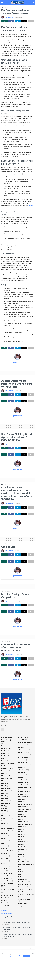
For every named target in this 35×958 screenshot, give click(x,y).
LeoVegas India (23, 762)
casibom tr (4, 866)
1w (2, 746)
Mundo (20, 801)
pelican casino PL (23, 817)
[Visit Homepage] (17, 2)
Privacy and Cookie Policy (14, 956)
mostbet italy (22, 785)
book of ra (4, 858)
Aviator (3, 823)
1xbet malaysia (5, 788)
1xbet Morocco (5, 791)
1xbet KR (3, 786)
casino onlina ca (6, 876)
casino (3, 871)
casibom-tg (5, 868)
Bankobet (4, 846)
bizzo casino (5, 856)
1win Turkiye (4, 766)
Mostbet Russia (23, 791)
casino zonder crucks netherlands (7, 890)
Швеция (20, 906)
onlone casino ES (23, 809)
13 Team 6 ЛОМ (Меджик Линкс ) (8, 740)
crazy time (4, 898)
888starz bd (4, 816)
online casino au (23, 806)
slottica (20, 877)
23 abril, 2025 (18, 17)
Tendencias (21, 887)
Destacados (5, 905)
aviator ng (8, 378)
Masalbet (21, 767)
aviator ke (4, 836)
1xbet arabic (5, 773)
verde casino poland (24, 892)
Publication (21, 849)
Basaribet (4, 848)
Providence (21, 842)
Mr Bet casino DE (23, 796)
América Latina (5, 818)
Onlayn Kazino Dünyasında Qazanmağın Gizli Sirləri (17, 917)
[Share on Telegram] (18, 21)
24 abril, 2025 (19, 390)
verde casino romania (25, 894)
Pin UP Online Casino (24, 824)
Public (20, 844)
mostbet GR (21, 780)
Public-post (21, 847)
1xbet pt (3, 793)
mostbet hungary (23, 782)
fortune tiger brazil (24, 742)
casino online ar (6, 878)
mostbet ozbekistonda (25, 787)
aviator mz (4, 838)
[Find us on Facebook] (2, 729)
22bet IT (3, 811)
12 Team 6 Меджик (6, 737)
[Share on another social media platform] (31, 21)
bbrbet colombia (6, 851)
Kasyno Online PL (23, 757)
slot (19, 869)
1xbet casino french (7, 778)
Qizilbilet (21, 852)
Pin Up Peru (21, 827)
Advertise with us (13, 949)
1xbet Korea (4, 783)
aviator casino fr (6, 831)
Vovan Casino (22, 897)
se (19, 867)
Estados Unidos (23, 737)
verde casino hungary (25, 889)
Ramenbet (21, 854)
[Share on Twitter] (24, 21)
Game (20, 747)
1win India (4, 761)
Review (20, 857)
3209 (2, 813)
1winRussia (4, 771)
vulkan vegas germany (25, 899)
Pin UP (20, 819)
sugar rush (21, 879)
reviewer (21, 859)
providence (9, 17)
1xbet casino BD (6, 776)
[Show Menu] (2, 2)
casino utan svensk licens (7, 884)
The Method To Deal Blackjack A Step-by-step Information (16, 928)
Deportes (4, 903)
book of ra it (5, 861)
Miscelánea (8, 7)
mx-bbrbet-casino (24, 804)
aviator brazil (5, 826)
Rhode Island (22, 862)
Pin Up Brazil (22, 822)
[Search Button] (33, 2)
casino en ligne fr (6, 873)
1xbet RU (3, 796)
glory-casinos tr (23, 750)
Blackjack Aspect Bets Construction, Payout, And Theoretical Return (17, 935)
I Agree (26, 956)
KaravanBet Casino (24, 755)
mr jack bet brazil (23, 799)
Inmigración (22, 752)
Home (2, 7)
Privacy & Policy (25, 949)
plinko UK (21, 837)
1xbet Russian (5, 801)
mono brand (22, 772)
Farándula (21, 740)
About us (3, 949)
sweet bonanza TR (23, 884)
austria (3, 821)
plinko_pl (21, 839)
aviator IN (4, 833)
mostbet (21, 777)
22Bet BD (4, 808)
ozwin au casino (23, 812)
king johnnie (22, 760)
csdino (3, 900)
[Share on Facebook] (11, 21)
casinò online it (6, 881)
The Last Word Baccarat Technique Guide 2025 (16, 922)
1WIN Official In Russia (7, 763)
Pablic (20, 814)
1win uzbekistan (6, 768)
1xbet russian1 (5, 803)
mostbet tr (7, 591)
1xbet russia (5, 798)
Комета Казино (22, 903)
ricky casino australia (25, 864)
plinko (20, 832)
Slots (19, 872)
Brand (3, 863)
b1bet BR (3, 843)
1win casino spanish (7, 756)
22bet (3, 806)
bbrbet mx (4, 853)
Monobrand (21, 775)
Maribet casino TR (23, 765)
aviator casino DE (6, 828)
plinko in (20, 834)
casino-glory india (7, 895)
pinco (20, 829)
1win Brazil (4, 753)
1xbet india (4, 781)
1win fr (3, 758)
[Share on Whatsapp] (4, 21)
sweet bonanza (23, 882)
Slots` (20, 874)
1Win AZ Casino (5, 748)
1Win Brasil (4, 751)
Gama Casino (22, 745)
